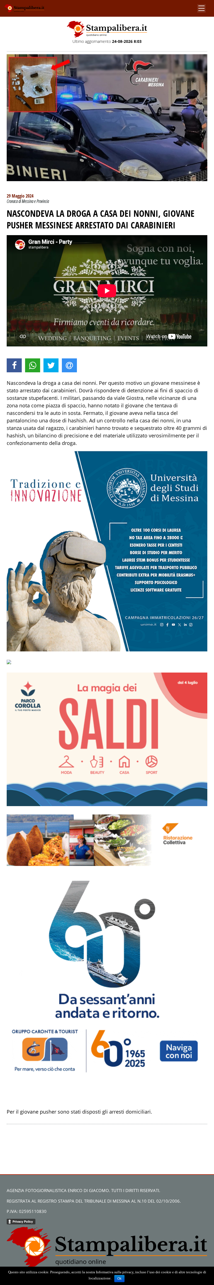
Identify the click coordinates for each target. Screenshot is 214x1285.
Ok (119, 1279)
